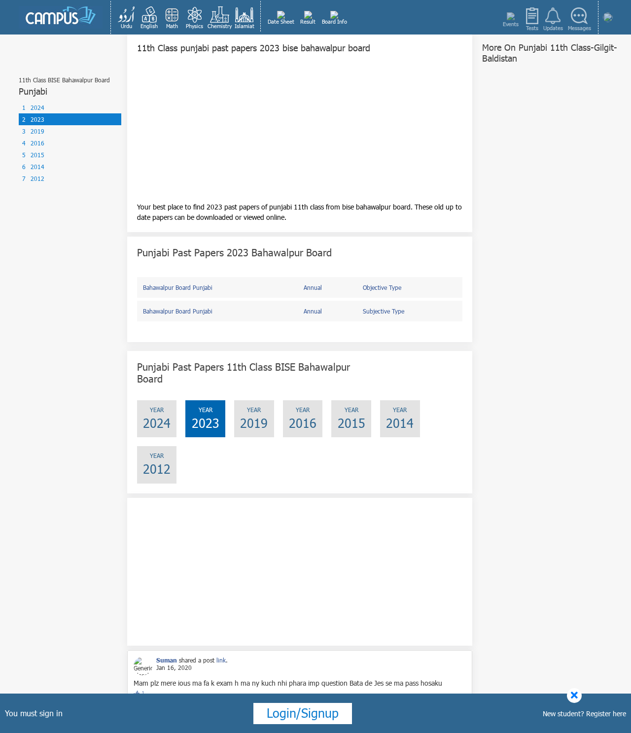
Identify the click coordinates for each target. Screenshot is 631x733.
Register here (606, 713)
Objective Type (382, 287)
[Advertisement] (299, 133)
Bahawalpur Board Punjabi (177, 287)
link (221, 660)
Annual (313, 287)
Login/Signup (303, 712)
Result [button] (308, 21)
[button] (126, 17)
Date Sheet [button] (281, 21)
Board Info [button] (334, 21)
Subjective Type (383, 311)
